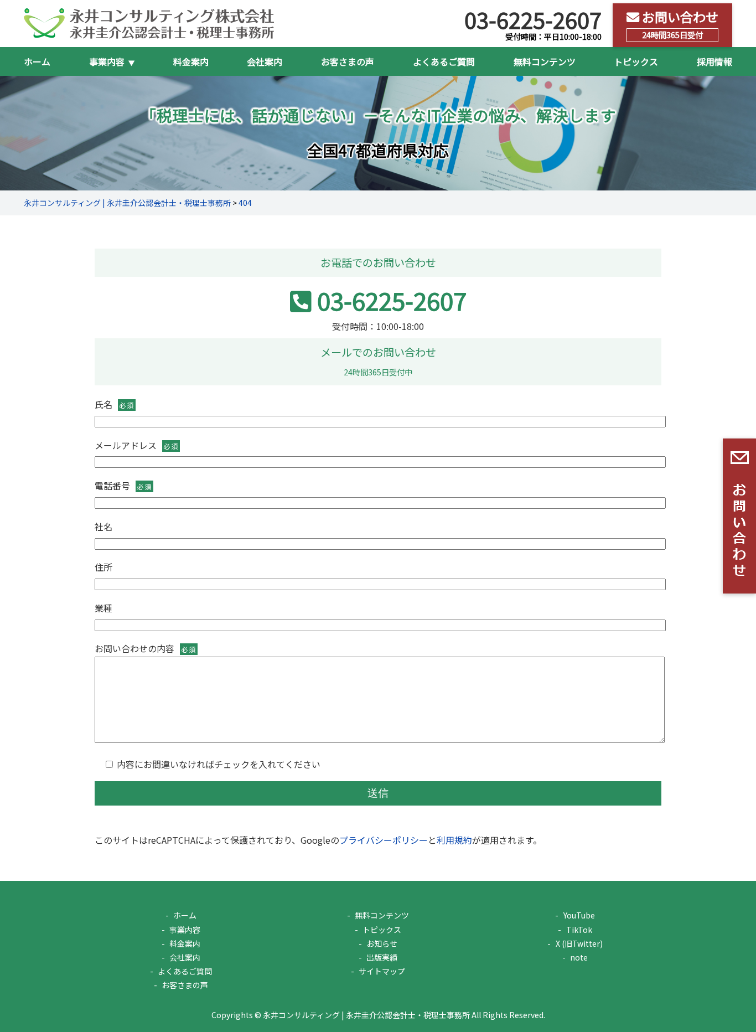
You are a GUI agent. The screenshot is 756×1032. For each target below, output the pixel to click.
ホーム (37, 61)
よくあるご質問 (444, 61)
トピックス (636, 61)
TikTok (579, 929)
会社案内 (264, 61)
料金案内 (191, 61)
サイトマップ (382, 971)
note (579, 957)
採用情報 (714, 61)
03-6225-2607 (392, 300)
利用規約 (454, 840)
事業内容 (184, 929)
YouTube (578, 915)
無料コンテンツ (545, 61)
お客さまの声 (347, 61)
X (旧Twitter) (579, 943)
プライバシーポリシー (383, 840)
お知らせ (381, 943)
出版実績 (381, 957)
